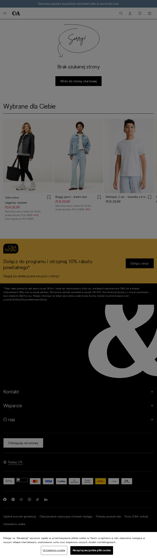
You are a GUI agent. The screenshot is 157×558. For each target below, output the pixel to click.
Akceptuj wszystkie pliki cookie (92, 550)
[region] (78, 545)
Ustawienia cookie (54, 550)
